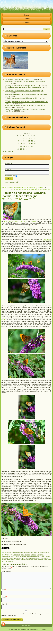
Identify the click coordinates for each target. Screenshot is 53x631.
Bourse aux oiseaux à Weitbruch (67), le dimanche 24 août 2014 (22, 187)
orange (29, 228)
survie (3, 320)
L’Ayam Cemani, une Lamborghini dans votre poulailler (23, 87)
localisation (36, 558)
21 (18, 146)
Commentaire (6, 571)
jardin (23, 558)
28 (18, 149)
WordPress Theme (28, 629)
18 (29, 144)
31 (26, 149)
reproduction (25, 559)
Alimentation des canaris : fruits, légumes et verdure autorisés (25, 94)
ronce (31, 559)
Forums (27, 19)
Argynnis (33, 554)
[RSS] (3, 624)
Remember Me (10, 176)
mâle (42, 558)
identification (17, 558)
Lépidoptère (29, 558)
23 (24, 146)
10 (26, 141)
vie (2, 561)
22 (21, 146)
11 (29, 141)
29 (21, 149)
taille (49, 559)
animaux (27, 554)
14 (18, 144)
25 (29, 146)
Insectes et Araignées (30, 552)
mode (46, 558)
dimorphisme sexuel (33, 556)
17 (26, 144)
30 (24, 149)
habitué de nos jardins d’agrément (15, 221)
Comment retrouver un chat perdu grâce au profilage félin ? (32, 189)
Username (8, 163)
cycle (17, 556)
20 (34, 144)
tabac (45, 559)
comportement (6, 556)
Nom (3, 590)
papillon (33, 221)
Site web (4, 604)
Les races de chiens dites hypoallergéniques (20, 85)
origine (8, 559)
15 (21, 144)
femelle (11, 558)
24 (26, 146)
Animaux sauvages (17, 552)
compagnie (40, 554)
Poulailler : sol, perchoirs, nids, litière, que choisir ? (22, 98)
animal (22, 554)
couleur (13, 556)
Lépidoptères (47, 240)
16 (24, 144)
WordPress (17, 629)
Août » (10, 151)
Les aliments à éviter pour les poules (17, 80)
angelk (26, 199)
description (23, 556)
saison (35, 559)
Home (26, 15)
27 (34, 146)
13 (34, 141)
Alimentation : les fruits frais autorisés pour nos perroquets (24, 91)
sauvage (40, 559)
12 (32, 141)
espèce (48, 556)
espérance (5, 558)
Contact (27, 22)
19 (32, 144)
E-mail (4, 597)
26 (32, 146)
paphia (13, 559)
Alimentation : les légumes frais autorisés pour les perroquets (25, 81)
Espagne (42, 556)
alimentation (16, 554)
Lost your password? (12, 182)
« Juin (5, 151)
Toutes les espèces (43, 552)
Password (8, 169)
